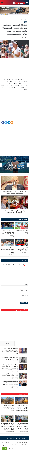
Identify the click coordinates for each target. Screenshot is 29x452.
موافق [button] (4, 448)
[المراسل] (19, 2)
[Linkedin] (8, 122)
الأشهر (21, 343)
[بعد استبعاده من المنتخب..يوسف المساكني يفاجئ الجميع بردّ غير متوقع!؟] (7, 242)
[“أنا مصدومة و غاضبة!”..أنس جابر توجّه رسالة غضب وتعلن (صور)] (21, 242)
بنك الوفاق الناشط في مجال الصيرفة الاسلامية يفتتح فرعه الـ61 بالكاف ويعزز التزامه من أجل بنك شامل (22, 426)
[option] (14, 164)
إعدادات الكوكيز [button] (12, 448)
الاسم (26, 284)
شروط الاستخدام (19, 444)
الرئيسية (24, 19)
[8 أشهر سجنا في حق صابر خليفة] (21, 225)
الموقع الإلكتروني (24, 295)
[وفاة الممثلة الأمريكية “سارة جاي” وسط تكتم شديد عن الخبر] (23, 360)
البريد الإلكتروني (24, 290)
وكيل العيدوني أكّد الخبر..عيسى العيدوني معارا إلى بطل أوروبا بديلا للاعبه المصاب (10, 375)
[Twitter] (5, 122)
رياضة (20, 19)
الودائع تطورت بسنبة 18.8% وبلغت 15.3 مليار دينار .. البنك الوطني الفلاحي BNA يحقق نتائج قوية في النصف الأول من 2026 (7, 426)
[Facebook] (2, 122)
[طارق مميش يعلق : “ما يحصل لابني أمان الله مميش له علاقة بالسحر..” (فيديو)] (7, 225)
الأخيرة (7, 343)
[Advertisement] (14, 68)
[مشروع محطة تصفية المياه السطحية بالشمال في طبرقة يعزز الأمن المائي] (7, 400)
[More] (11, 122)
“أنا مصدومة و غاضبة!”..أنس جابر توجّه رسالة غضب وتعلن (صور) (22, 249)
